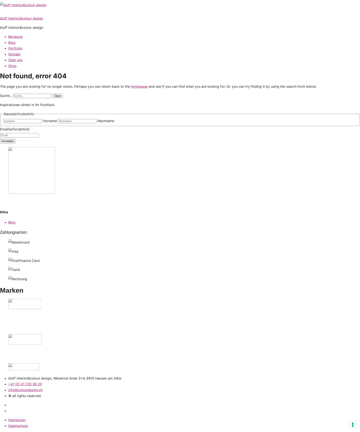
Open (57, 95)
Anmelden (8, 141)
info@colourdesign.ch (25, 390)
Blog (11, 222)
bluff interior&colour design (21, 18)
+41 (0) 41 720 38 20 (25, 384)
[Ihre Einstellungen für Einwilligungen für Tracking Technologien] (353, 425)
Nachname (106, 121)
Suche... (6, 96)
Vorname (50, 121)
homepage (139, 86)
